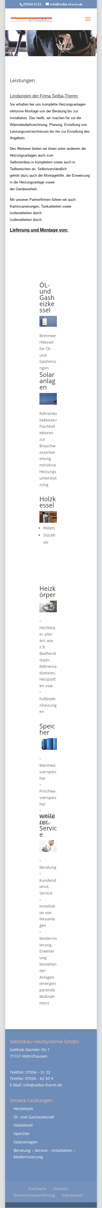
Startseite (37, 1188)
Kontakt (60, 1188)
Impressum (72, 1195)
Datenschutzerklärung (34, 1195)
